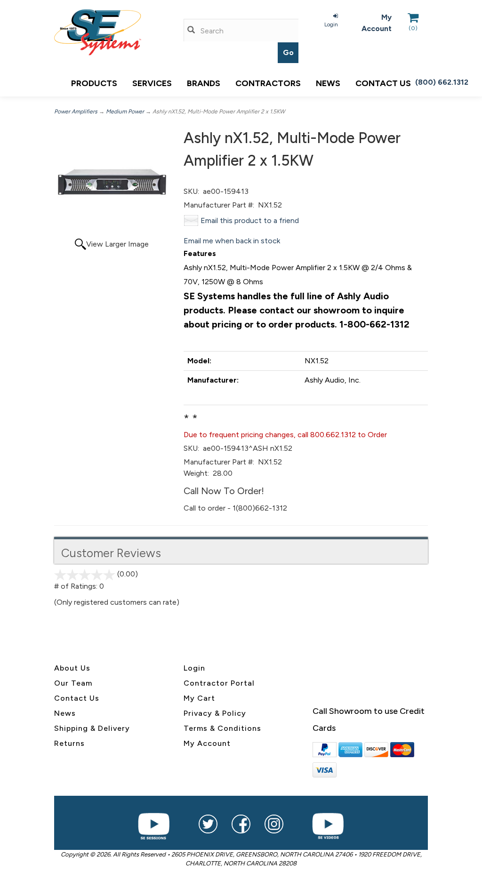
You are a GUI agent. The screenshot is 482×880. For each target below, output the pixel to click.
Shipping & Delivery (92, 728)
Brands (203, 83)
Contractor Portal (219, 683)
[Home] (111, 32)
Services (152, 83)
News (328, 83)
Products (94, 83)
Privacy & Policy (215, 713)
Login (331, 24)
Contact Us (76, 698)
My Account (377, 23)
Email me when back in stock (232, 240)
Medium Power (125, 111)
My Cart (199, 698)
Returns (69, 743)
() (413, 28)
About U (70, 668)
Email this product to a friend (250, 220)
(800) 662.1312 (441, 82)
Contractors (268, 83)
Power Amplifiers (75, 111)
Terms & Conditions (222, 728)
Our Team (73, 683)
